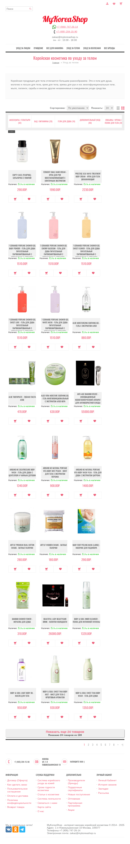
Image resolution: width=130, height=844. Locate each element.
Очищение (38, 48)
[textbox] (19, 8)
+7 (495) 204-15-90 (66, 31)
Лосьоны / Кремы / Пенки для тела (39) (114, 121)
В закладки (29, 199)
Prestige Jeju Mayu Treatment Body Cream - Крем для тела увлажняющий (88, 176)
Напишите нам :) (77, 761)
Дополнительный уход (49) (90, 121)
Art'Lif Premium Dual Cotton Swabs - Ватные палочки (22, 546)
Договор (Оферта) (17, 780)
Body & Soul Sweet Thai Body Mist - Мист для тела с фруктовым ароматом (55, 694)
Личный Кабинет (107, 780)
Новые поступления (79, 794)
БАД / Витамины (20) (43, 121)
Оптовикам (74, 798)
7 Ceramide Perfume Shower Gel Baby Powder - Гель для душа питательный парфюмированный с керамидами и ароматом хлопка (22, 252)
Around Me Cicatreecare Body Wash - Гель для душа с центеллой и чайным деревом (22, 472)
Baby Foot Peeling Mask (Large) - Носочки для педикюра (86, 546)
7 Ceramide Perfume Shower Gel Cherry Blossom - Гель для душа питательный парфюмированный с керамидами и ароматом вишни (53, 252)
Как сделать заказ (17, 784)
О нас (41, 811)
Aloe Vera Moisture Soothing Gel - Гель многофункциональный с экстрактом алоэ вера (55, 398)
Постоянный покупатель (107, 3)
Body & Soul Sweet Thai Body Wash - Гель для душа (88, 694)
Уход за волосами (92, 48)
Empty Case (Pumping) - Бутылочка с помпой (22, 176)
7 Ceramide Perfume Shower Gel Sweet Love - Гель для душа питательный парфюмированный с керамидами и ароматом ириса (22, 326)
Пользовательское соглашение (17, 790)
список (118, 108)
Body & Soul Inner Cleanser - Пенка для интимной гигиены (86, 620)
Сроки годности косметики (46, 789)
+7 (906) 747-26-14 (67, 26)
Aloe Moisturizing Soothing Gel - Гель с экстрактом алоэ (86, 324)
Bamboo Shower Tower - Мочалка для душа (22, 620)
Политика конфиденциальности (19, 801)
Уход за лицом (23, 48)
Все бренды (109, 48)
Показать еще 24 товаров (65, 732)
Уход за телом (73, 48)
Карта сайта (44, 807)
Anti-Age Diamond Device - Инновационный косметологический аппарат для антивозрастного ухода (88, 398)
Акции (71, 810)
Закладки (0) (114, 3)
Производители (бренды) (76, 782)
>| (122, 744)
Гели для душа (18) (66, 121)
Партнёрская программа (75, 804)
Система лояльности (49, 798)
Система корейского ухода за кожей (49, 782)
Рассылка (103, 793)
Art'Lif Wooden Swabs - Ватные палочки (53, 546)
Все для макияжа (54, 48)
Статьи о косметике (48, 794)
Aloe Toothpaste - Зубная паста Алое (22, 398)
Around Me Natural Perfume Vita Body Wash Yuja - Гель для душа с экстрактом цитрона (88, 472)
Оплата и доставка (17, 795)
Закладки (103, 788)
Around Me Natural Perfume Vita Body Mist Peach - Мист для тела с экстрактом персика (55, 472)
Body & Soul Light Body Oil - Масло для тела (22, 694)
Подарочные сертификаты (75, 789)
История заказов (107, 784)
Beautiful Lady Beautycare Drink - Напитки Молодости (55, 620)
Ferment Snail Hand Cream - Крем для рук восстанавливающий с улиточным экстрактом (55, 176)
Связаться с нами (47, 803)
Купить (15, 199)
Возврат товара (15, 807)
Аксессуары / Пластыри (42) (19, 121)
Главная (55, 63)
